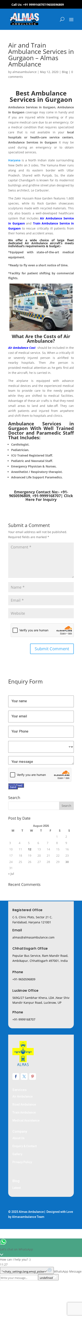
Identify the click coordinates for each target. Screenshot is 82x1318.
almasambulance (24, 72)
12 (29, 849)
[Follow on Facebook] (15, 1076)
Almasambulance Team (28, 1216)
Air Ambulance (22, 1096)
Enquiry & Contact (24, 1146)
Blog (65, 72)
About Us (18, 1138)
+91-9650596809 (23, 979)
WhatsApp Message (68, 1271)
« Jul (11, 874)
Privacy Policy (22, 1162)
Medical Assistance (26, 1120)
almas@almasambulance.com (33, 937)
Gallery (17, 1154)
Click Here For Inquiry (49, 497)
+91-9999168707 (23, 1019)
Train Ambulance (24, 1112)
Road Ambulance (24, 1104)
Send (13, 787)
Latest (16, 1187)
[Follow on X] (24, 1076)
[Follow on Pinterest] (32, 1076)
